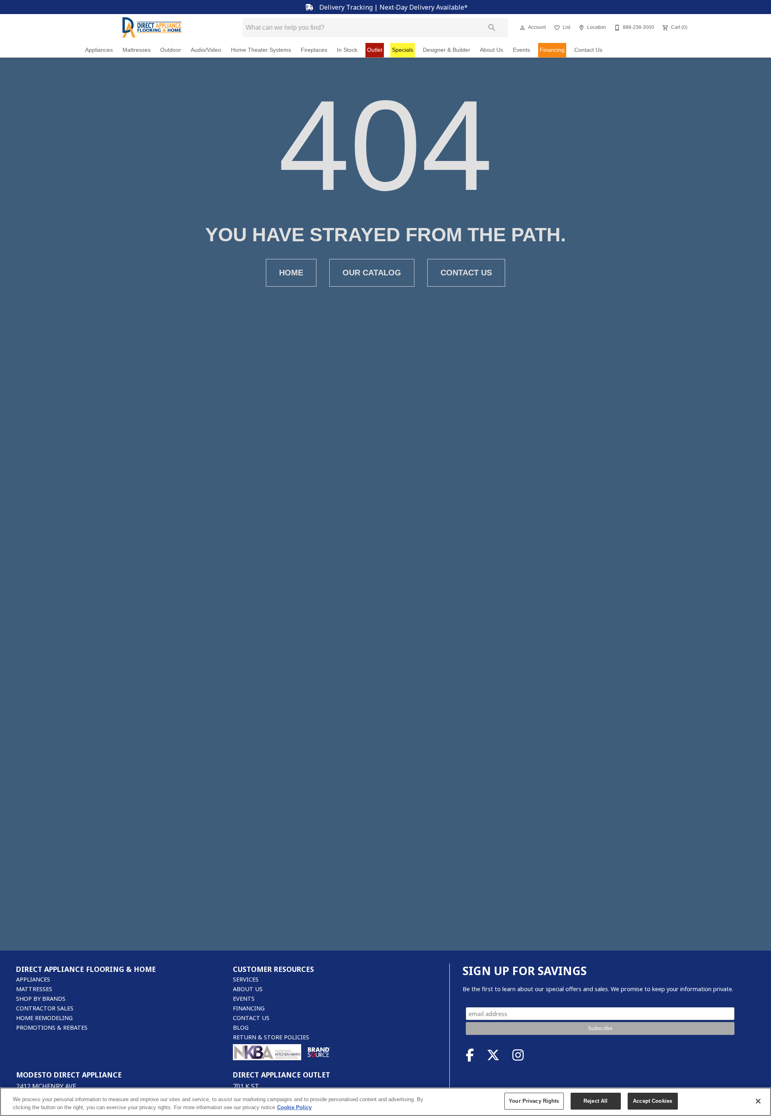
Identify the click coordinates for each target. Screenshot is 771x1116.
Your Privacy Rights (534, 1101)
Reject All (595, 1101)
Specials (402, 50)
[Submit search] (492, 27)
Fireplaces (314, 50)
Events (521, 50)
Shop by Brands (40, 998)
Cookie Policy (294, 1107)
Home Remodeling (44, 1018)
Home (291, 272)
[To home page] (152, 28)
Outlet (374, 50)
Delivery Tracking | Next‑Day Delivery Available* (393, 7)
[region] (385, 1101)
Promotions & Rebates (52, 1027)
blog (241, 1027)
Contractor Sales (44, 1008)
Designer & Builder (446, 50)
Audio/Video (206, 50)
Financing (552, 50)
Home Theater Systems (261, 50)
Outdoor (170, 50)
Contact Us (588, 50)
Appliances (99, 50)
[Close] (758, 1101)
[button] (522, 28)
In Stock (347, 50)
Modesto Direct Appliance (69, 1074)
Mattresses (136, 50)
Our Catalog (372, 272)
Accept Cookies (652, 1101)
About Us (491, 50)
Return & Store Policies (271, 1037)
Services (246, 979)
